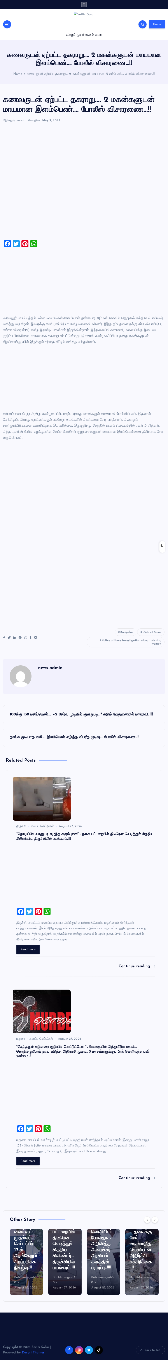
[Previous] (147, 1219)
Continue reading (135, 966)
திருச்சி (21, 826)
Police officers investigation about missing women (131, 642)
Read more (28, 949)
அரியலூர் (9, 120)
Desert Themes (33, 1352)
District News (151, 632)
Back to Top (153, 1350)
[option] (26, 1262)
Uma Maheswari (102, 1277)
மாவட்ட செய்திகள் (30, 120)
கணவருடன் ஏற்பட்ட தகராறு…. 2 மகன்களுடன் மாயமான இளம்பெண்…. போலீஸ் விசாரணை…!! (91, 74)
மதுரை (20, 1039)
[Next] (155, 1219)
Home (157, 24)
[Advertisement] (84, 183)
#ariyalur (126, 632)
